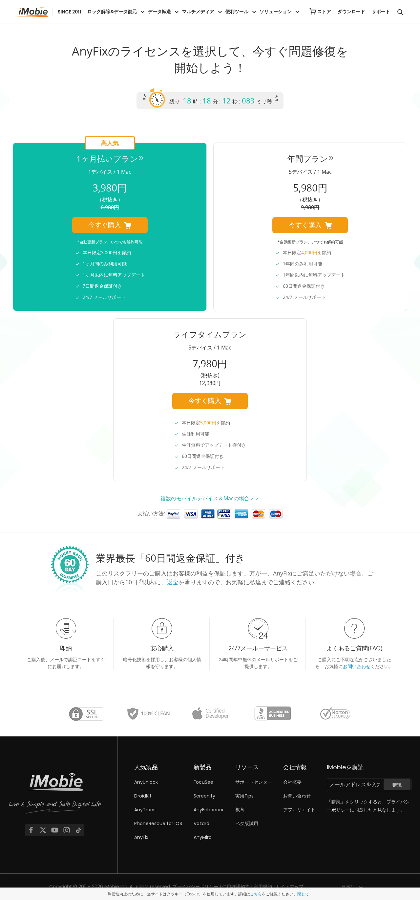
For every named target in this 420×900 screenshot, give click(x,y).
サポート (381, 11)
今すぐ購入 (104, 224)
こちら (256, 893)
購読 (397, 785)
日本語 (348, 887)
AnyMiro (203, 837)
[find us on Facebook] (31, 830)
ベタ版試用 (246, 823)
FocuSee (203, 782)
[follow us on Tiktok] (78, 830)
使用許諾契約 (236, 886)
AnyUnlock (146, 782)
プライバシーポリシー (195, 886)
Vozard (201, 823)
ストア (324, 11)
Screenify (204, 796)
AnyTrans (145, 809)
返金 (172, 582)
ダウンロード (351, 11)
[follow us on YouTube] (55, 830)
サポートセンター (253, 782)
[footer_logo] (55, 795)
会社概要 (292, 782)
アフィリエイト (299, 809)
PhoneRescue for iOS (158, 823)
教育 (239, 809)
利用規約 (263, 886)
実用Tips (244, 796)
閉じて (303, 893)
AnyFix (141, 837)
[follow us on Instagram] (66, 830)
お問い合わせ (356, 666)
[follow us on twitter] (43, 830)
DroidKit (143, 796)
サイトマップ (290, 886)
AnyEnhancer (209, 809)
